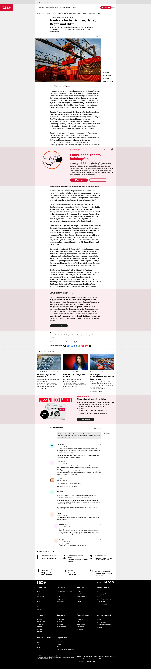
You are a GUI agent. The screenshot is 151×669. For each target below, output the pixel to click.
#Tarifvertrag (78, 335)
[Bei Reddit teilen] (86, 346)
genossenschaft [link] (102, 2)
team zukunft (60, 619)
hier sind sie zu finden (68, 437)
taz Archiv (100, 627)
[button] (113, 7)
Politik (38, 591)
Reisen (39, 642)
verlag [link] (38, 2)
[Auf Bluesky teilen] (72, 346)
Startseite (39, 13)
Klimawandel (60, 601)
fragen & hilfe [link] (57, 2)
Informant (80, 659)
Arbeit (48, 13)
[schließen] (112, 149)
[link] (46, 7)
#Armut (52, 337)
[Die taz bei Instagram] (113, 583)
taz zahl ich (100, 596)
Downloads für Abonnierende (65, 649)
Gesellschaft (40, 596)
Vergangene (80, 627)
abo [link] (96, 2)
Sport (38, 601)
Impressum (94, 659)
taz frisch (59, 622)
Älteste (99, 428)
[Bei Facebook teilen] (75, 346)
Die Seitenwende (82, 596)
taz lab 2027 (80, 629)
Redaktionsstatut (88, 656)
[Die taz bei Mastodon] (106, 583)
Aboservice (60, 644)
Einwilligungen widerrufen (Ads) (86, 661)
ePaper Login (60, 647)
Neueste (94, 428)
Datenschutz (87, 659)
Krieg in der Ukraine (62, 599)
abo (98, 591)
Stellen (79, 599)
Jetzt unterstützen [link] (58, 326)
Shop (38, 647)
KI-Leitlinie (110, 656)
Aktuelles (79, 591)
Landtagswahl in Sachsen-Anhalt (64, 593)
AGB (99, 659)
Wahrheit (39, 609)
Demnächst (80, 619)
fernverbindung (41, 622)
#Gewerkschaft (58, 335)
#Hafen (72, 335)
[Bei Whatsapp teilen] (79, 346)
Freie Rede (40, 629)
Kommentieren (61, 342)
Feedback (59, 642)
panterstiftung (101, 601)
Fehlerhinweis (69, 342)
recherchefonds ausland (104, 599)
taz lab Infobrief (61, 627)
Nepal (58, 596)
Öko (44, 13)
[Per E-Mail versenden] (64, 346)
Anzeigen (39, 650)
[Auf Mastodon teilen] (68, 346)
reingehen (39, 632)
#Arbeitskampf (87, 335)
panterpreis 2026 (102, 604)
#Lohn (93, 335)
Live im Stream (81, 624)
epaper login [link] (110, 2)
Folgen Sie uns (99, 582)
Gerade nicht (107, 150)
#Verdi (51, 335)
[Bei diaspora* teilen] (82, 346)
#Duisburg (66, 335)
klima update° (41, 624)
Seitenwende (105, 659)
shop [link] (51, 2)
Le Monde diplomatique (104, 624)
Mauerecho (40, 627)
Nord (38, 606)
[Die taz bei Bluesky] (109, 583)
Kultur (38, 599)
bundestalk (40, 619)
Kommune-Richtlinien (100, 656)
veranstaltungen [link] (45, 2)
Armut (54, 13)
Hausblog (79, 594)
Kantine (39, 645)
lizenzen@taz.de (48, 658)
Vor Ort (79, 622)
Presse (79, 601)
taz (41, 582)
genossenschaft (101, 594)
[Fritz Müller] (52, 480)
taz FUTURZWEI (101, 622)
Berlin (38, 604)
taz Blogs (99, 619)
